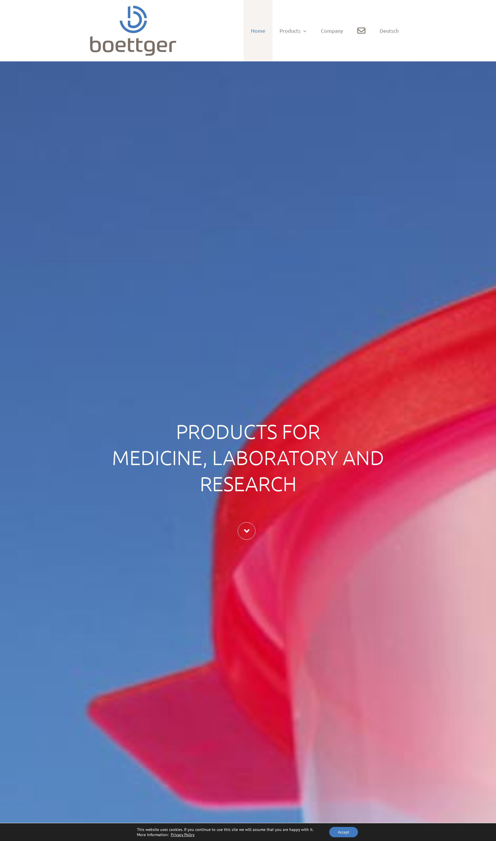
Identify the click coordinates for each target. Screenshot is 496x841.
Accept (343, 832)
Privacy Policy (183, 834)
